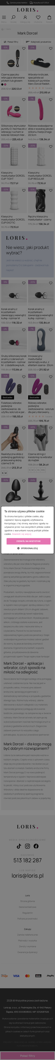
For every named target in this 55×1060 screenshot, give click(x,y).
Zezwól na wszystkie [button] (28, 541)
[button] (27, 548)
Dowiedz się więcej (21, 534)
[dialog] (27, 530)
